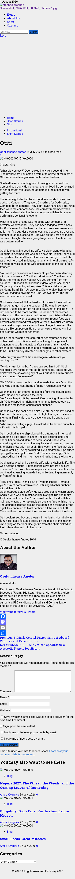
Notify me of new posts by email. (24, 738)
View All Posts (26, 612)
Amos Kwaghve (10, 794)
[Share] (37, 633)
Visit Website (8, 612)
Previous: (34, 639)
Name (4, 697)
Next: (32, 646)
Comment (7, 691)
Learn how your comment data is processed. (34, 752)
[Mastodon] (37, 622)
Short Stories (15, 133)
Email (4, 703)
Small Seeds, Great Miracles (23, 839)
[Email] (37, 627)
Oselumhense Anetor (13, 152)
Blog (10, 776)
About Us (13, 18)
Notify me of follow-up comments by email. (30, 732)
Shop (10, 22)
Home (11, 14)
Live (3, 35)
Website (5, 710)
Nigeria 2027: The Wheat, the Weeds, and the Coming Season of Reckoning (37, 785)
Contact (12, 25)
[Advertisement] (37, 76)
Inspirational (14, 130)
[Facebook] (37, 616)
